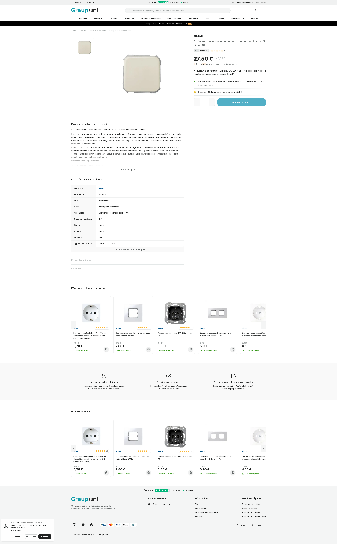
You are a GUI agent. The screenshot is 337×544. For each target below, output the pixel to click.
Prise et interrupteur (98, 31)
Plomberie (98, 18)
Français (90, 2)
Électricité (83, 18)
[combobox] (178, 10)
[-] (197, 102)
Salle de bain (129, 18)
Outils (207, 18)
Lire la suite (16, 530)
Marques (254, 18)
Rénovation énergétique (151, 18)
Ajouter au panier (241, 102)
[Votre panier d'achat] (263, 10)
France (76, 2)
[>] (263, 325)
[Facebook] (83, 525)
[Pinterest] (92, 525)
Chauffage (113, 18)
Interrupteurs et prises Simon (120, 31)
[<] (73, 325)
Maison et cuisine (174, 18)
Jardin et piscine (237, 18)
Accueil (74, 31)
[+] (212, 102)
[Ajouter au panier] (106, 349)
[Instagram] (74, 525)
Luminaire (220, 18)
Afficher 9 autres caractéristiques (129, 249)
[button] (218, 51)
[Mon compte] (256, 10)
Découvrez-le (231, 64)
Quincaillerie (193, 18)
